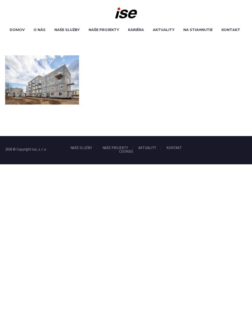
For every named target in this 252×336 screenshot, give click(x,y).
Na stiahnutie (198, 30)
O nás (39, 30)
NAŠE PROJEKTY (115, 148)
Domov (17, 30)
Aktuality (163, 30)
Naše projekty (104, 30)
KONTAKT (174, 148)
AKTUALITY (147, 148)
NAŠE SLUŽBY (81, 148)
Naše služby (67, 30)
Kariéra (136, 30)
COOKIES (126, 151)
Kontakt (230, 30)
